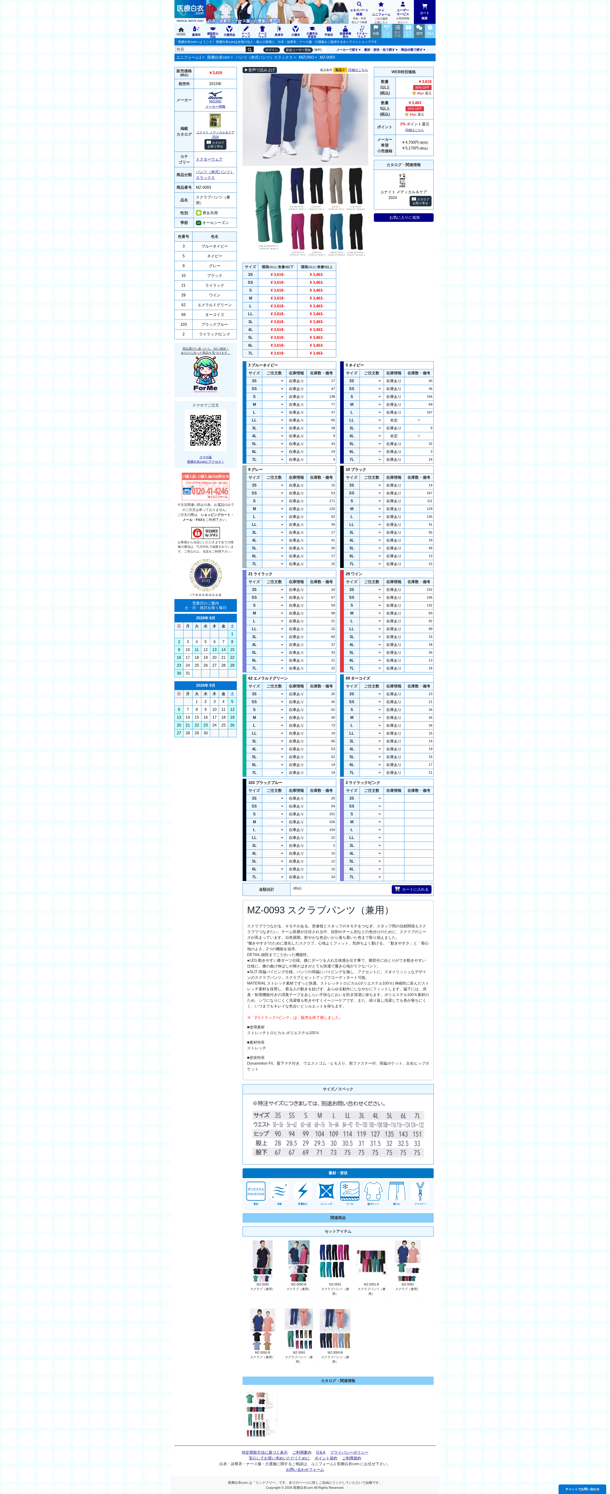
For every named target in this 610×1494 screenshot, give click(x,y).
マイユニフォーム (381, 16)
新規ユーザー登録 (298, 50)
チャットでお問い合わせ (582, 1489)
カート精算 (424, 15)
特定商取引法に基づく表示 (265, 1452)
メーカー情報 (215, 106)
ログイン (271, 50)
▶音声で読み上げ (259, 70)
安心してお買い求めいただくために (279, 1458)
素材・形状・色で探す (379, 49)
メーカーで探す (347, 49)
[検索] (250, 49)
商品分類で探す (412, 49)
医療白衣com (218, 57)
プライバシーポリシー (349, 1452)
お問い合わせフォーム (305, 1470)
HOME (181, 34)
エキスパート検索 (359, 16)
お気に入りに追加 (404, 217)
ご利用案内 (301, 1452)
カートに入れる (415, 889)
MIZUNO (306, 57)
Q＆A (320, 1452)
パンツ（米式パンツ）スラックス (264, 57)
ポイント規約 (326, 1458)
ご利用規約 (351, 1458)
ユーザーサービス (402, 16)
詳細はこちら (358, 70)
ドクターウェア (209, 159)
